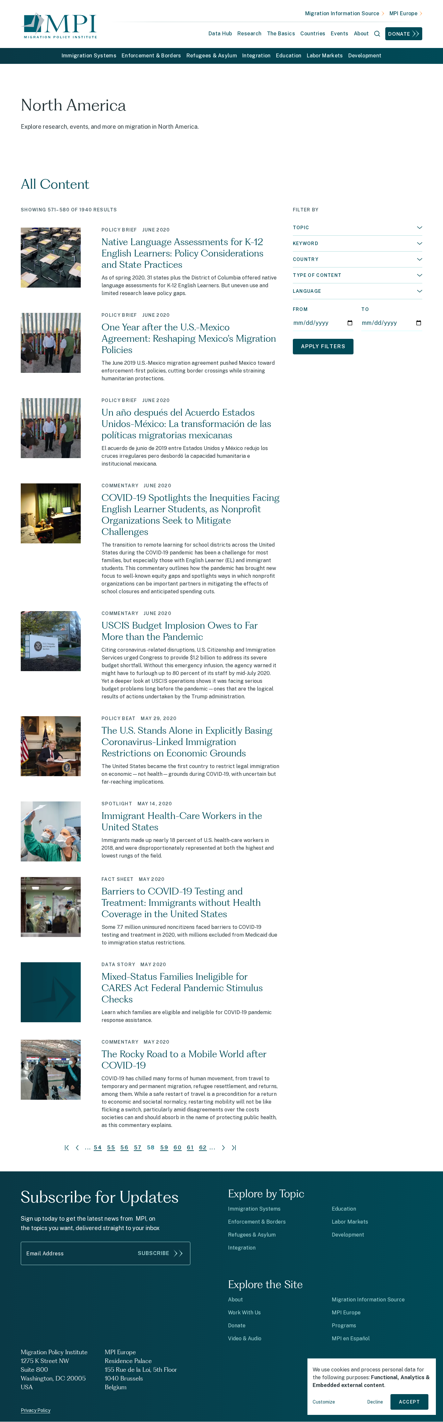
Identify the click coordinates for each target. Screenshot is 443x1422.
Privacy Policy (35, 1410)
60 (178, 1147)
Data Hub (220, 33)
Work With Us (244, 1312)
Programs (344, 1325)
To (365, 309)
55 (111, 1147)
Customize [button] (324, 1401)
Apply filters (323, 346)
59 (164, 1147)
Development (365, 56)
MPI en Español (351, 1338)
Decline (375, 1401)
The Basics (281, 33)
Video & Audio (244, 1338)
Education (289, 56)
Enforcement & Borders (151, 56)
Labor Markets (325, 56)
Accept (409, 1401)
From (300, 309)
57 (138, 1147)
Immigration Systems (89, 56)
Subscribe (154, 1253)
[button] (357, 227)
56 (124, 1147)
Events (340, 33)
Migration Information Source (342, 13)
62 (203, 1147)
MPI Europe (403, 13)
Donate (399, 34)
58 (151, 1147)
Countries (312, 33)
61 (190, 1147)
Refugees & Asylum (211, 56)
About (235, 1300)
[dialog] (372, 1387)
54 (98, 1147)
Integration (256, 56)
